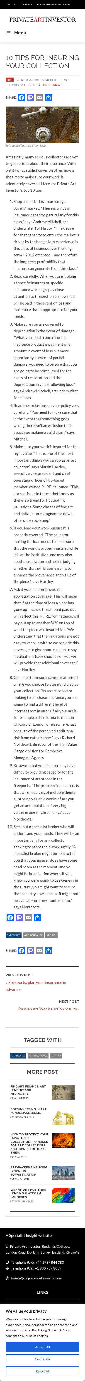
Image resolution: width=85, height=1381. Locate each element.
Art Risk (51, 935)
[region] (42, 1342)
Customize (42, 1359)
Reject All (42, 1371)
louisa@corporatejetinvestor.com (36, 1278)
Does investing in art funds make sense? (28, 1110)
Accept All (42, 1347)
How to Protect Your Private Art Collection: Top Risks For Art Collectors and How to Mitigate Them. (29, 1143)
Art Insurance (33, 935)
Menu (20, 33)
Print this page (51, 84)
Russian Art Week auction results (47, 1008)
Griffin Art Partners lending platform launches (28, 1193)
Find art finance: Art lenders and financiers (28, 1090)
